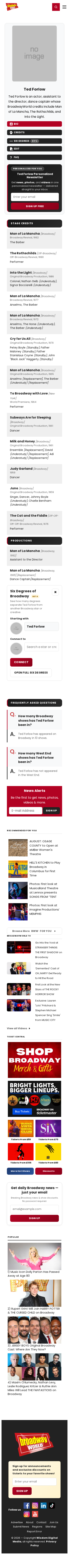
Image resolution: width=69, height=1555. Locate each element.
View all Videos (17, 1028)
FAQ (16, 157)
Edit (17, 148)
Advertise (17, 1522)
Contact (41, 1522)
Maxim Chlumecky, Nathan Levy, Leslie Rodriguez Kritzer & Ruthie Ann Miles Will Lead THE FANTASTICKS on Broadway (32, 1388)
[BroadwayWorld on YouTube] (35, 1514)
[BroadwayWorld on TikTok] (51, 1505)
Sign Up (51, 810)
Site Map (50, 1526)
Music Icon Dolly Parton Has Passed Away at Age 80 (33, 1274)
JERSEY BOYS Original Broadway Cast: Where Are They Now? (31, 1347)
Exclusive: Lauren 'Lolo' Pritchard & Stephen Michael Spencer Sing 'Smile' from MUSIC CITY (48, 1010)
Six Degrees (25, 141)
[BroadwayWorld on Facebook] (26, 1505)
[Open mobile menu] (64, 7)
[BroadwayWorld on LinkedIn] (43, 1505)
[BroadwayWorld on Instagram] (35, 1505)
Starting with (19, 618)
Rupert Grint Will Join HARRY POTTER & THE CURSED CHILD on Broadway (34, 1311)
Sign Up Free (35, 206)
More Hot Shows (20, 1171)
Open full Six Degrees (31, 673)
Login (46, 6)
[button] (56, 7)
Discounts (49, 1171)
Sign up (34, 1218)
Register (35, 6)
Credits (19, 132)
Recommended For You (22, 830)
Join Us (53, 1522)
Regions (37, 1526)
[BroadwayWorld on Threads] (26, 1514)
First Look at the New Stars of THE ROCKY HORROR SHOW (47, 989)
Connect (21, 662)
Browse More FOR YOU (32, 931)
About (29, 1522)
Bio (16, 123)
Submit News (21, 1526)
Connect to (18, 639)
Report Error (34, 1531)
